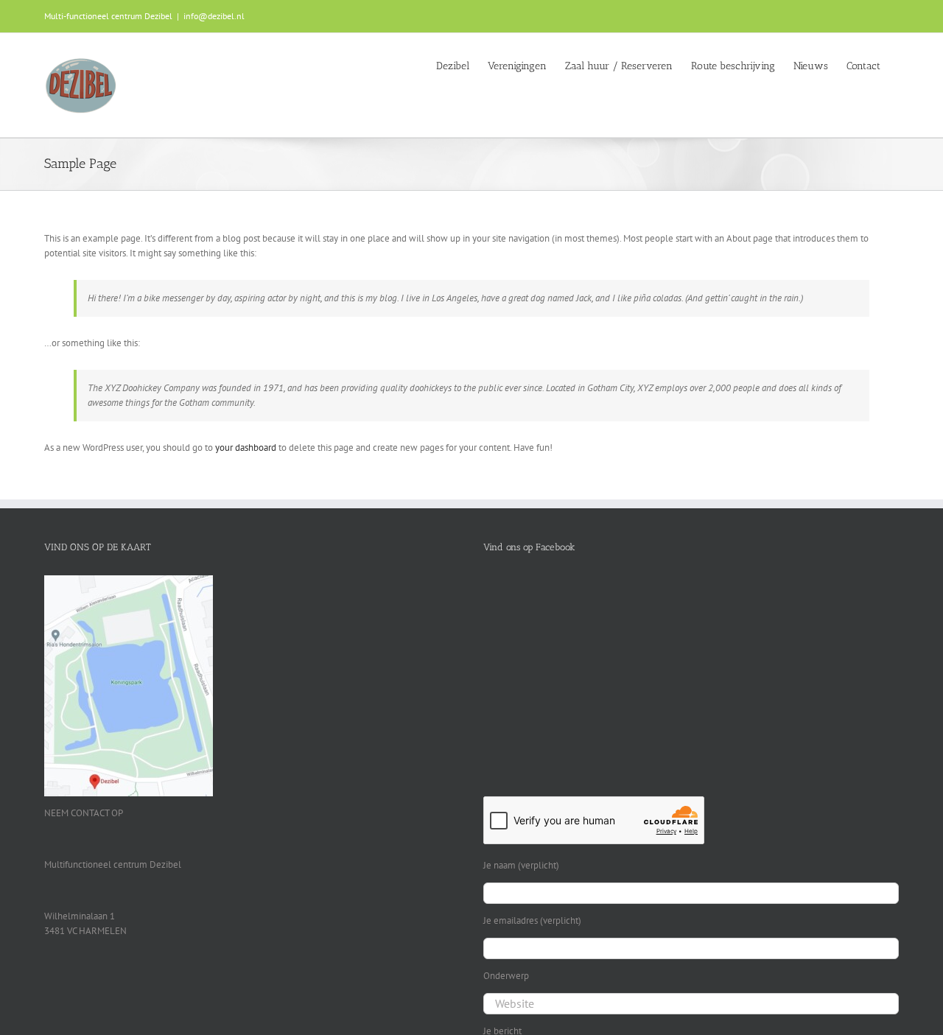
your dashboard (245, 447)
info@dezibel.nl (214, 15)
